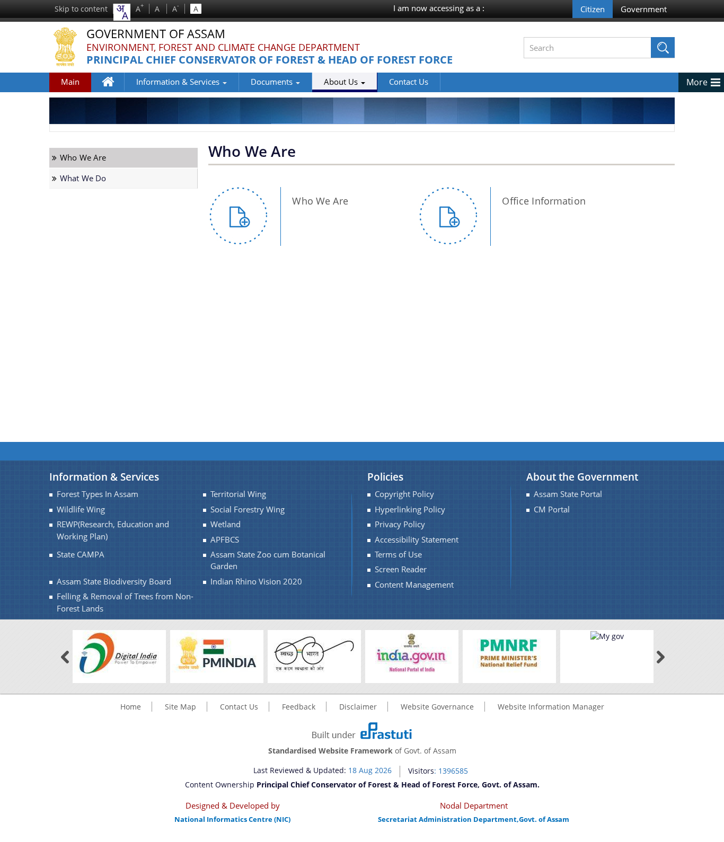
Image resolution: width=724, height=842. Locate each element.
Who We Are (83, 157)
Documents (273, 81)
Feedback (298, 707)
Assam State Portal (568, 494)
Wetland (225, 524)
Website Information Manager (551, 707)
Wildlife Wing (81, 509)
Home (113, 89)
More (697, 82)
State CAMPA (80, 554)
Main (70, 81)
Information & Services (179, 81)
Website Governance (437, 707)
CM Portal (552, 509)
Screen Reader (401, 569)
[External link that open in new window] (119, 653)
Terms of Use (398, 554)
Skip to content (81, 9)
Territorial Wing (238, 494)
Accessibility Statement (416, 539)
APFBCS (224, 539)
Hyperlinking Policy (410, 509)
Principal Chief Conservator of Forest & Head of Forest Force (269, 60)
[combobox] (121, 12)
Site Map (180, 707)
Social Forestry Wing (247, 509)
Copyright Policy (404, 494)
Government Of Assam (155, 34)
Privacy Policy (400, 524)
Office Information (544, 200)
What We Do (83, 178)
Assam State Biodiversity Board (114, 581)
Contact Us (408, 81)
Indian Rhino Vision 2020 (256, 581)
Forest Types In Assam (97, 494)
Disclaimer (358, 707)
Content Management (414, 584)
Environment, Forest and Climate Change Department (223, 47)
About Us (342, 81)
